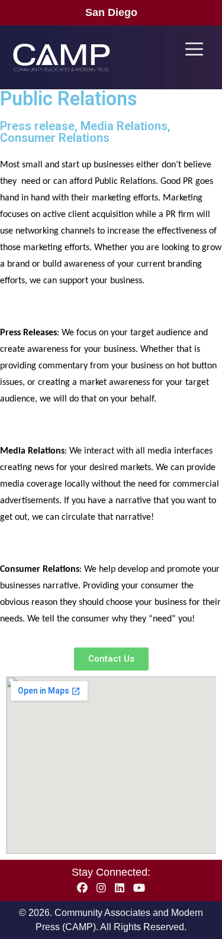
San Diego (111, 12)
